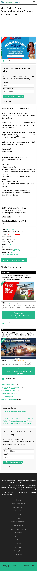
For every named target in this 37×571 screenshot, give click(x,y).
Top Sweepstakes (8, 390)
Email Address (7, 89)
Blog (18, 518)
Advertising (18, 547)
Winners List (18, 525)
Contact (18, 543)
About (18, 540)
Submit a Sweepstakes (18, 522)
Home (18, 500)
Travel (12, 252)
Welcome (18, 536)
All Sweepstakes (18, 511)
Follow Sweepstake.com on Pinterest (17, 423)
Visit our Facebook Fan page (14, 411)
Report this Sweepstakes (10, 255)
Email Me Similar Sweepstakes (13, 96)
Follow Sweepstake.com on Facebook (18, 418)
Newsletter (18, 533)
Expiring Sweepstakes (10, 387)
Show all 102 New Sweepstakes (14, 260)
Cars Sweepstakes (8, 396)
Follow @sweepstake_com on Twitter (18, 421)
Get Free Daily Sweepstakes (12, 462)
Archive (18, 514)
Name (5, 83)
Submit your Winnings (18, 529)
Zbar (9, 244)
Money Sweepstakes (9, 393)
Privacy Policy (18, 551)
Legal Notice (18, 554)
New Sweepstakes (8, 384)
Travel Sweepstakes (9, 399)
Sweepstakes (10, 247)
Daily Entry (16, 249)
